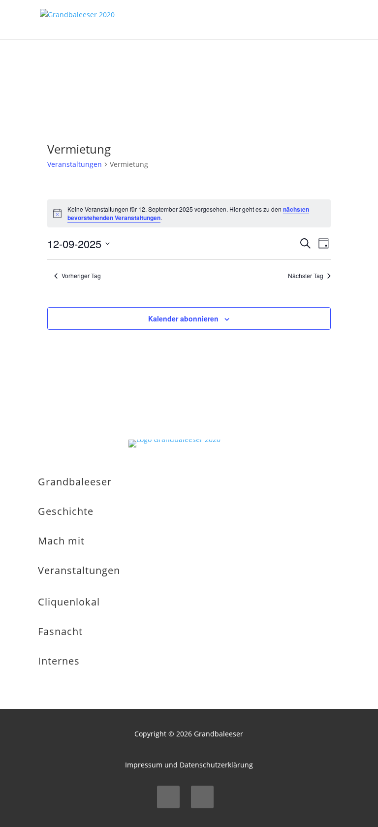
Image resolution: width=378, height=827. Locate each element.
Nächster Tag (305, 276)
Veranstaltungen (74, 164)
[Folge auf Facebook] (168, 797)
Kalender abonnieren (183, 318)
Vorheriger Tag (81, 276)
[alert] (188, 213)
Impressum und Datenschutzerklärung (189, 764)
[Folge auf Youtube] (202, 797)
